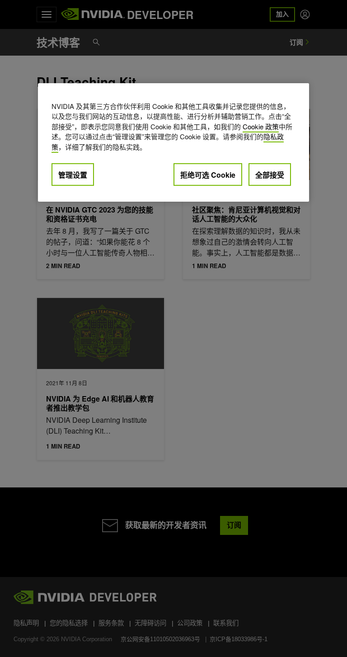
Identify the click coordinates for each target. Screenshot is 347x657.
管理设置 (72, 175)
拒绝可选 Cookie (207, 175)
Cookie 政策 (261, 126)
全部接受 (269, 175)
